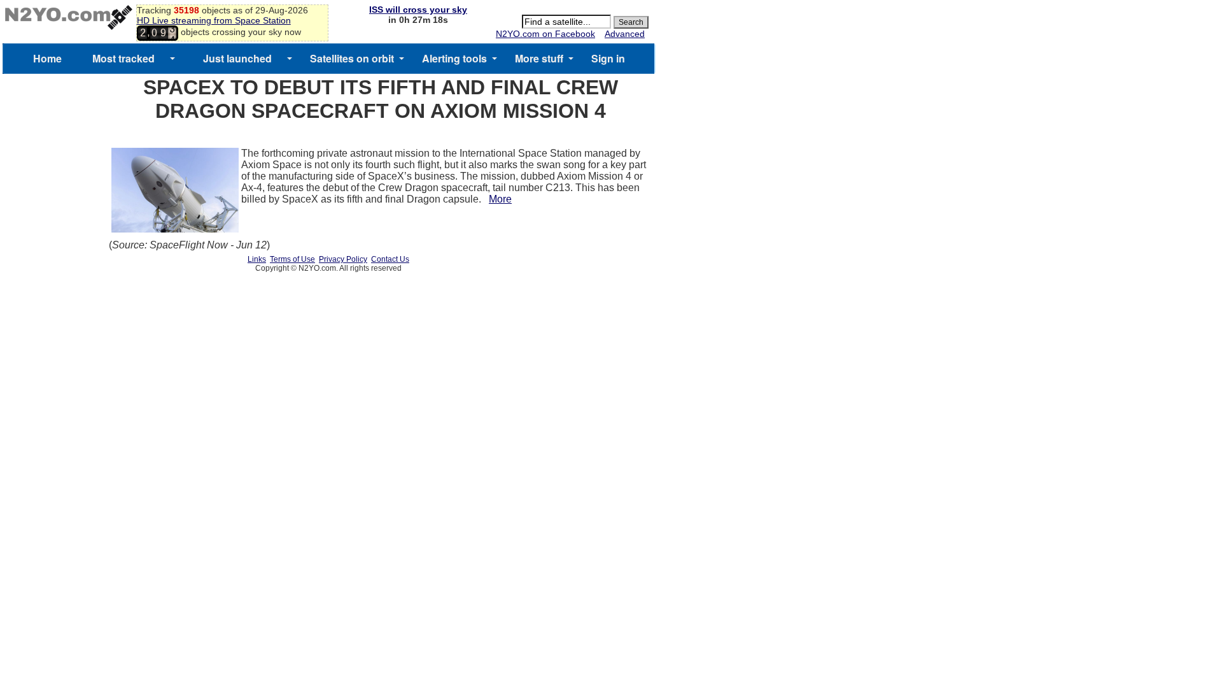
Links (257, 259)
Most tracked (123, 58)
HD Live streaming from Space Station (214, 20)
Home (47, 58)
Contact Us (390, 259)
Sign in (608, 58)
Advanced (625, 34)
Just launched (237, 58)
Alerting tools (454, 58)
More (500, 199)
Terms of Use (292, 259)
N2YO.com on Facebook (545, 34)
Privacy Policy (343, 259)
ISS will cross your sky (418, 9)
